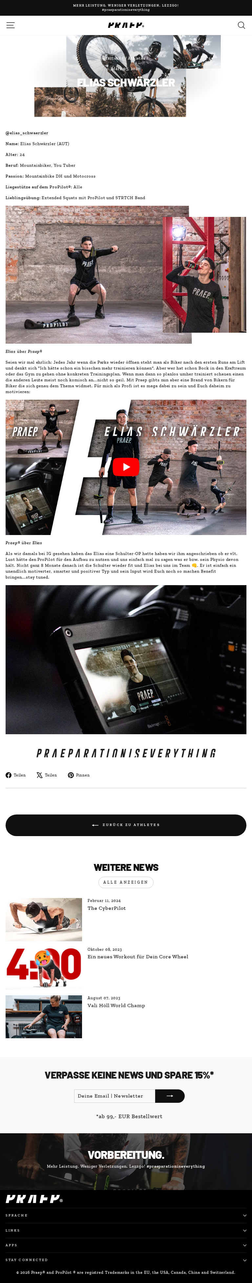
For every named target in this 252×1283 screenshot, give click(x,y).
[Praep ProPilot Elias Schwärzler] (126, 467)
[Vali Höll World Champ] (44, 1016)
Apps (12, 1245)
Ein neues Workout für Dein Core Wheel (138, 956)
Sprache (17, 1215)
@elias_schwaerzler (27, 132)
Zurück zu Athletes (130, 825)
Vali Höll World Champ (116, 1005)
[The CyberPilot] (44, 919)
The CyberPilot (107, 908)
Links (13, 1230)
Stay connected (27, 1260)
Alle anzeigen (126, 882)
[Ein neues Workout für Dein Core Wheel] (44, 968)
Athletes (136, 58)
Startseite (114, 58)
